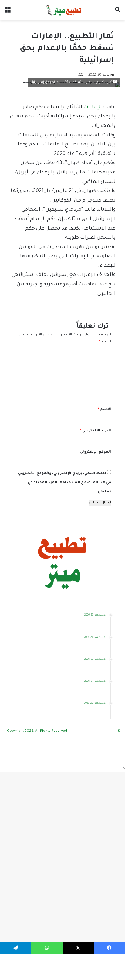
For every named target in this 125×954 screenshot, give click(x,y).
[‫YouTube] (118, 750)
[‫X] (118, 744)
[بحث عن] (117, 12)
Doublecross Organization (94, 731)
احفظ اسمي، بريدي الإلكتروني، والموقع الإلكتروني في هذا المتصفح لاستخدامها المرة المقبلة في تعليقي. (64, 483)
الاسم (104, 410)
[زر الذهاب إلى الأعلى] (124, 769)
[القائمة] (8, 12)
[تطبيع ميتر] (62, 10)
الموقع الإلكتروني (95, 452)
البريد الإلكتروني (95, 431)
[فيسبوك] (118, 738)
